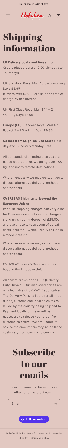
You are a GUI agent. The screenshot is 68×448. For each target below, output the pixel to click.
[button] (8, 16)
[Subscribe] (56, 403)
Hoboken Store (24, 433)
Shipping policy (40, 438)
